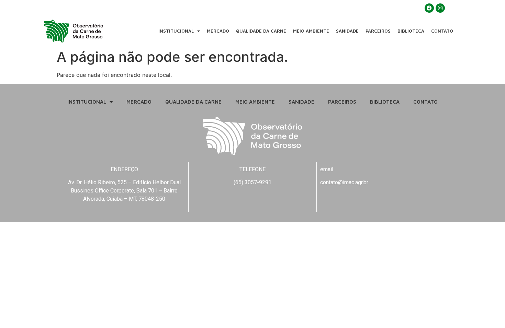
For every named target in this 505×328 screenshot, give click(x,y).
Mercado (218, 31)
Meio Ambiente (311, 31)
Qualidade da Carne (261, 31)
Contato (442, 31)
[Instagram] (440, 8)
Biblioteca (410, 31)
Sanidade (347, 31)
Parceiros (378, 31)
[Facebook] (429, 8)
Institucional (176, 31)
